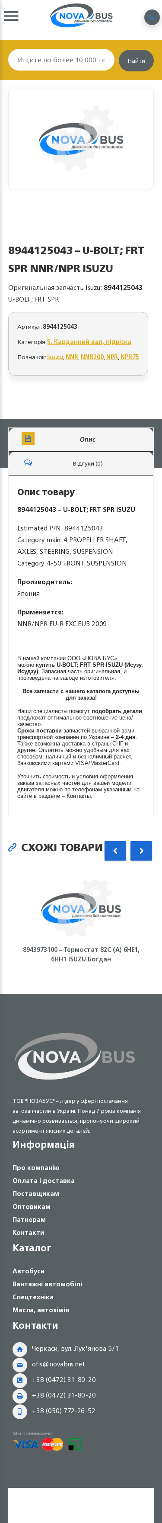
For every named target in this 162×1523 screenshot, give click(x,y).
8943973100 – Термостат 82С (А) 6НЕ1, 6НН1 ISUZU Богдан (81, 954)
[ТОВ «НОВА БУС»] (75, 1081)
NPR (112, 356)
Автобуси (28, 1271)
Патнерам (29, 1219)
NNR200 (92, 356)
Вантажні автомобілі (47, 1284)
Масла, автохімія (41, 1310)
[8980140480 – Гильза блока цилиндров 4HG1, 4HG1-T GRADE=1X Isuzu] (81, 138)
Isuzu (55, 356)
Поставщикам (36, 1193)
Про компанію (36, 1167)
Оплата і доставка (44, 1180)
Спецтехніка (33, 1297)
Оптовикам (32, 1206)
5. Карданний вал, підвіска (89, 341)
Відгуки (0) (88, 463)
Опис (87, 439)
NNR (72, 356)
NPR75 (130, 356)
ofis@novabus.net (58, 1364)
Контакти (28, 1232)
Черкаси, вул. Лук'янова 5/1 (75, 1348)
